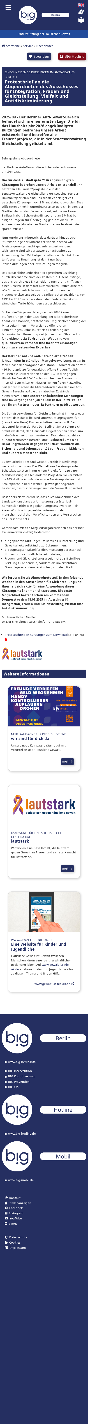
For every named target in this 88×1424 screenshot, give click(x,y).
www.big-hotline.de (22, 1133)
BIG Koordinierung (21, 1076)
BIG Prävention (19, 1081)
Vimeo (13, 1223)
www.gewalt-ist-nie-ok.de (53, 984)
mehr (66, 761)
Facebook (16, 1208)
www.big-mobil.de (21, 1180)
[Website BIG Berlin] (44, 1052)
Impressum (18, 1247)
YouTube (16, 1218)
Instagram (16, 1213)
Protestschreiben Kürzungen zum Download (36, 635)
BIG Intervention (20, 1071)
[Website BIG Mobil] (44, 1170)
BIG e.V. (13, 1087)
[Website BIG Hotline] (44, 1124)
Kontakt (15, 1197)
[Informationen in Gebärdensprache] (81, 14)
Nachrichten (45, 46)
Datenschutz (18, 1237)
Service (28, 46)
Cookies (15, 1242)
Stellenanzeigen (20, 1203)
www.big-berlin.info (22, 1062)
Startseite (12, 46)
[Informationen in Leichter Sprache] (81, 22)
